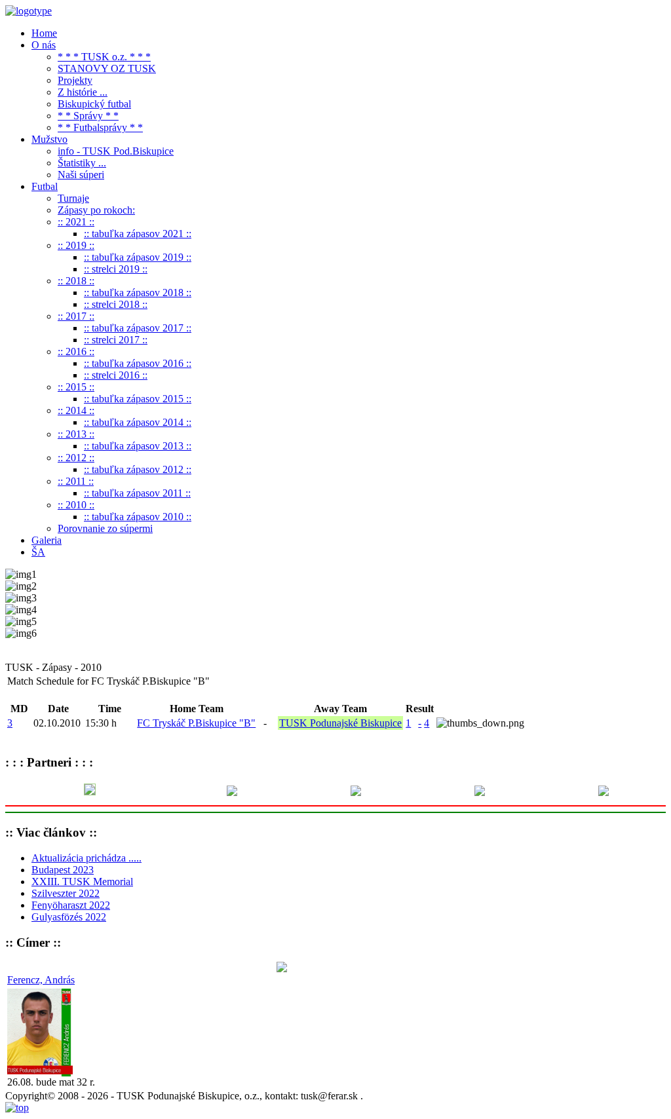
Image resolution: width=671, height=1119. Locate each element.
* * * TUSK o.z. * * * (104, 56)
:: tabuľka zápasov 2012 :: (137, 469)
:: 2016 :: (76, 351)
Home (44, 33)
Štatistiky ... (82, 162)
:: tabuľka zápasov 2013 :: (137, 445)
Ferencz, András (41, 979)
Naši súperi (81, 174)
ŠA (38, 552)
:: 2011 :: (76, 481)
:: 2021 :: (76, 221)
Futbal (44, 186)
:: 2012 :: (76, 457)
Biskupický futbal (94, 103)
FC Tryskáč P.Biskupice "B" (196, 723)
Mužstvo (49, 139)
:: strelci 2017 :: (115, 339)
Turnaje (73, 198)
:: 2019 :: (76, 245)
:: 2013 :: (76, 434)
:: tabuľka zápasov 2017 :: (137, 327)
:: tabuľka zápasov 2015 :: (137, 398)
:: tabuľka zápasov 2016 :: (137, 363)
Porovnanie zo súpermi (105, 528)
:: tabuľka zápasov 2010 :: (137, 516)
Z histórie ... (82, 92)
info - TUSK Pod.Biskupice (116, 151)
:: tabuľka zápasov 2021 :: (137, 233)
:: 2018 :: (76, 280)
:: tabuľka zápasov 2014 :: (137, 422)
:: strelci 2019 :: (115, 269)
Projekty (75, 80)
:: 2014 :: (76, 410)
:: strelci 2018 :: (115, 304)
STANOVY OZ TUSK (107, 68)
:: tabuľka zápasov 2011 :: (137, 493)
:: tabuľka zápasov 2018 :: (137, 292)
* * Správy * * (88, 115)
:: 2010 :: (76, 504)
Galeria (46, 540)
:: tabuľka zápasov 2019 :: (137, 257)
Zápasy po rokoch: (96, 210)
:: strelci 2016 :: (115, 375)
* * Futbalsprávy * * (100, 127)
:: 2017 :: (76, 316)
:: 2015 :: (76, 386)
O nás (43, 44)
